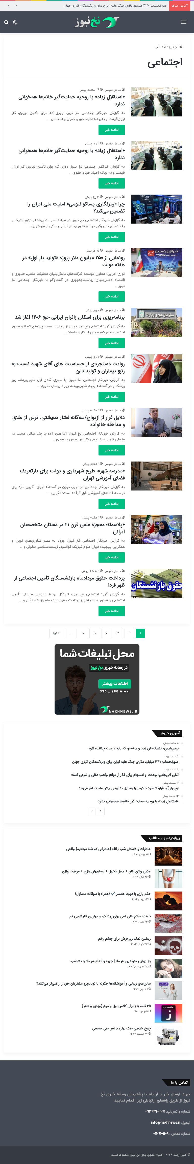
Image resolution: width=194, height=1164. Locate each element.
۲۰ (82, 633)
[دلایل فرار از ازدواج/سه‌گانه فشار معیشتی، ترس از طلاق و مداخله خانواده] (156, 422)
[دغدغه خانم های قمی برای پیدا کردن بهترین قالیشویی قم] (168, 923)
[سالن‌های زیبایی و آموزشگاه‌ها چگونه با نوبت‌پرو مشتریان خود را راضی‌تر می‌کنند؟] (168, 990)
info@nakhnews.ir (165, 1122)
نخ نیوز (173, 47)
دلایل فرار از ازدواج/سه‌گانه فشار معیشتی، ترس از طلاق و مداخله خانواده (68, 421)
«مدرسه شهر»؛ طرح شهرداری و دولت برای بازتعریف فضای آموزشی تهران (72, 474)
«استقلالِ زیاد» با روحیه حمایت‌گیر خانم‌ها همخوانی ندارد (71, 100)
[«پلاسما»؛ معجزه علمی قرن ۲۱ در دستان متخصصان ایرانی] (156, 529)
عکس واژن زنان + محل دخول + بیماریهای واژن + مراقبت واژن (106, 871)
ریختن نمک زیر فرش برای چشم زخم (124, 938)
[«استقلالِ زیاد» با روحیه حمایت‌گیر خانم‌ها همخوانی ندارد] (156, 101)
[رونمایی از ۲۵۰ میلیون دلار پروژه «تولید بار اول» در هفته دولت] (156, 262)
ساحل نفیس (113, 90)
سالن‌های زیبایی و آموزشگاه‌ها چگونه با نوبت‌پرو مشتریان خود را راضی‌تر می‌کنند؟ (93, 983)
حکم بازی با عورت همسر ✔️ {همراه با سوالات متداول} (113, 894)
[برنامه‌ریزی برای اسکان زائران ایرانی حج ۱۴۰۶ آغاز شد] (156, 322)
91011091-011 (161, 1133)
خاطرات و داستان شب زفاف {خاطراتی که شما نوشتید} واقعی (108, 849)
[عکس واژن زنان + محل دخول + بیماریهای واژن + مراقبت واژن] (168, 878)
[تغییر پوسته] (15, 24)
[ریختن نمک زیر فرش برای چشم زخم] (168, 945)
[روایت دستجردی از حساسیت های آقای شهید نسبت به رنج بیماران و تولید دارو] (156, 368)
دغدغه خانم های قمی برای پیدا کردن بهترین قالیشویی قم (110, 916)
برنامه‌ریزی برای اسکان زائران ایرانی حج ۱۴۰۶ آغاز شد (70, 317)
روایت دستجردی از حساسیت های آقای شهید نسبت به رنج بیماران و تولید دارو (68, 367)
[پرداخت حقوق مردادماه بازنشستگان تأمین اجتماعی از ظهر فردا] (156, 583)
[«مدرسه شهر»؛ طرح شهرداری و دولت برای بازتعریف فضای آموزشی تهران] (156, 476)
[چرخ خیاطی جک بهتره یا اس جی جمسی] (168, 1035)
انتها (56, 633)
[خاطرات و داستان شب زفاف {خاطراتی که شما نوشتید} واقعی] (168, 856)
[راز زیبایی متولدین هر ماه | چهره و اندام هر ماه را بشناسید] (168, 968)
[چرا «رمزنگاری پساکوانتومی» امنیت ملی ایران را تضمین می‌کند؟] (156, 209)
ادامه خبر (111, 130)
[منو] (183, 24)
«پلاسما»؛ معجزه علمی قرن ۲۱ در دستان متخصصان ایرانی (72, 528)
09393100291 (155, 1111)
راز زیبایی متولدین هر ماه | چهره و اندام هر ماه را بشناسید (110, 961)
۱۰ (94, 633)
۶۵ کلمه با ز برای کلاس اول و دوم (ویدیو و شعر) (116, 1006)
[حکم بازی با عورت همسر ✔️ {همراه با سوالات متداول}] (168, 901)
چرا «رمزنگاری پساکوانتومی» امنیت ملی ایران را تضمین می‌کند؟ (76, 207)
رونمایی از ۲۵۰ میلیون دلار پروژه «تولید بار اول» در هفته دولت (73, 261)
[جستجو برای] (6, 24)
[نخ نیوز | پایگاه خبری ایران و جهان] (97, 22)
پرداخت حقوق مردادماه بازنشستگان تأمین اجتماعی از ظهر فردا (69, 581)
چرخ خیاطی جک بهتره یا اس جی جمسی (121, 1028)
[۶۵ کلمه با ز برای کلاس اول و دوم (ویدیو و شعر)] (168, 1013)
